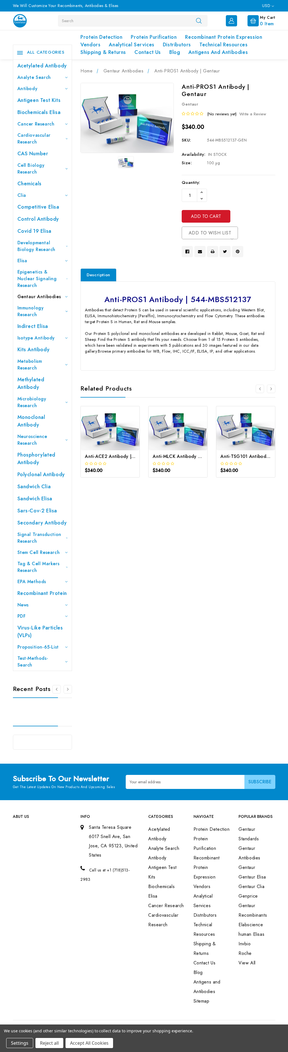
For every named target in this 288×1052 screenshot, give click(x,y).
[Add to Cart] (102, 436)
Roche (245, 953)
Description (98, 275)
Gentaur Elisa (252, 877)
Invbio (244, 944)
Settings (19, 1043)
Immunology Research (30, 311)
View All (247, 963)
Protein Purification (154, 37)
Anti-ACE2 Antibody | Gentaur (117, 456)
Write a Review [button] (252, 114)
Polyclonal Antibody (41, 474)
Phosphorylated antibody (36, 458)
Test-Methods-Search (32, 661)
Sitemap (202, 1001)
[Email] (200, 251)
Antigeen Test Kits (39, 100)
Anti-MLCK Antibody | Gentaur (186, 456)
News (23, 605)
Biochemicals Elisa (39, 112)
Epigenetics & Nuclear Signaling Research (37, 279)
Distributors (177, 44)
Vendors (90, 44)
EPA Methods (31, 581)
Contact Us (147, 52)
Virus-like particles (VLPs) (40, 631)
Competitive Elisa (38, 207)
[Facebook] (187, 251)
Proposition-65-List (38, 647)
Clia (21, 195)
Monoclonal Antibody (31, 421)
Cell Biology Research (31, 168)
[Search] (198, 20)
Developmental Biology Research (36, 246)
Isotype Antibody (36, 338)
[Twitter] (225, 251)
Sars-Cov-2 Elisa (37, 510)
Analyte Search (34, 77)
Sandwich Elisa (34, 498)
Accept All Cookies (89, 1043)
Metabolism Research (29, 364)
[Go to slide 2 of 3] (68, 689)
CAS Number (32, 153)
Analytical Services (131, 44)
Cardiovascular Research (34, 138)
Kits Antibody (33, 349)
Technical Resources (223, 44)
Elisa (22, 260)
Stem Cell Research (38, 552)
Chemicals (29, 183)
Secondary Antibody (42, 522)
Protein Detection (101, 37)
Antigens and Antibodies (218, 52)
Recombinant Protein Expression (223, 37)
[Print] (212, 251)
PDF (21, 616)
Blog (174, 52)
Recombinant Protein (42, 593)
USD (266, 5)
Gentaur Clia (251, 886)
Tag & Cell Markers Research (38, 567)
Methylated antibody (30, 383)
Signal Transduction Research (39, 537)
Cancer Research (36, 124)
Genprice (248, 896)
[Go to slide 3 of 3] (56, 689)
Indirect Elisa (32, 326)
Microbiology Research (31, 402)
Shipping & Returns (103, 52)
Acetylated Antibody (42, 65)
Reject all (49, 1043)
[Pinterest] (237, 251)
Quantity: (191, 182)
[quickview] (117, 436)
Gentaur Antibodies (39, 296)
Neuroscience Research (32, 439)
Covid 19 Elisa (34, 231)
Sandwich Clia (34, 486)
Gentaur (246, 867)
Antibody (27, 88)
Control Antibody (38, 219)
